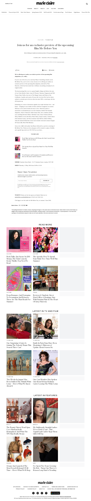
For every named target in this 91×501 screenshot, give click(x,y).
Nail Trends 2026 (48, 12)
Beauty (36, 8)
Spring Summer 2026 (37, 12)
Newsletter (52, 70)
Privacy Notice (20, 185)
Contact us (45, 486)
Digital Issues (77, 12)
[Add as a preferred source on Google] (63, 493)
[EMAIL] (27, 205)
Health (43, 8)
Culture (53, 8)
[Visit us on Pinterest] (46, 493)
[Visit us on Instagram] (38, 493)
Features (55, 57)
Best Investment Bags (58, 12)
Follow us (45, 70)
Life (48, 8)
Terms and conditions (58, 486)
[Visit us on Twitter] (33, 493)
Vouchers (61, 8)
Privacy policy (20, 488)
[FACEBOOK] (19, 205)
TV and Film (49, 39)
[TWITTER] (21, 205)
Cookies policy (32, 488)
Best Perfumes (68, 12)
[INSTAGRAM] (23, 205)
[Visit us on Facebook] (42, 493)
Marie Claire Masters (25, 12)
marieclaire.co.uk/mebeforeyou (23, 197)
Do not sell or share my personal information (61, 488)
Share (18, 70)
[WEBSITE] (25, 205)
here (19, 200)
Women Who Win (86, 12)
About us (42, 488)
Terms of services (32, 184)
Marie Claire (38, 57)
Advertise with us (72, 486)
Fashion (29, 8)
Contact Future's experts (31, 486)
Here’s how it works (60, 62)
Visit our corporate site (65, 496)
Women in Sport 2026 (14, 12)
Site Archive (16, 486)
